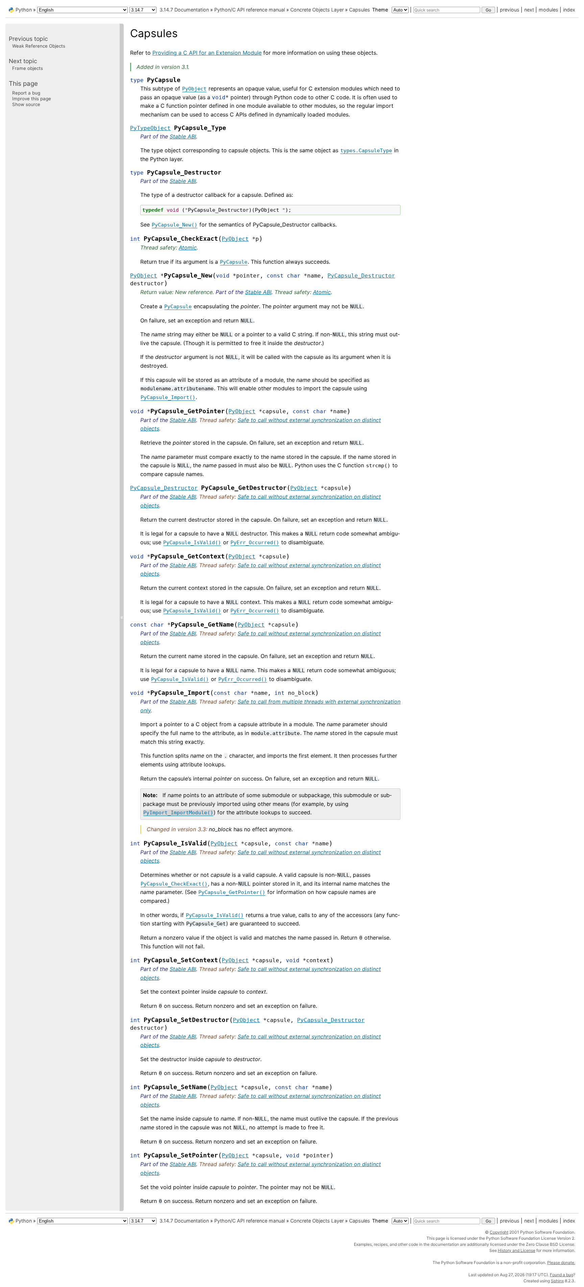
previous (509, 9)
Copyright (499, 1232)
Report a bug (26, 92)
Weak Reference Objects (38, 46)
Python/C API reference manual (249, 9)
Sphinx (557, 1280)
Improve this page (31, 98)
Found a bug (561, 1274)
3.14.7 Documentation (184, 9)
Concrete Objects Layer (317, 9)
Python (24, 9)
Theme (380, 9)
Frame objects (27, 68)
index (569, 9)
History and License (516, 1250)
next (529, 9)
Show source (26, 104)
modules (548, 9)
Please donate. (561, 1262)
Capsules (359, 9)
